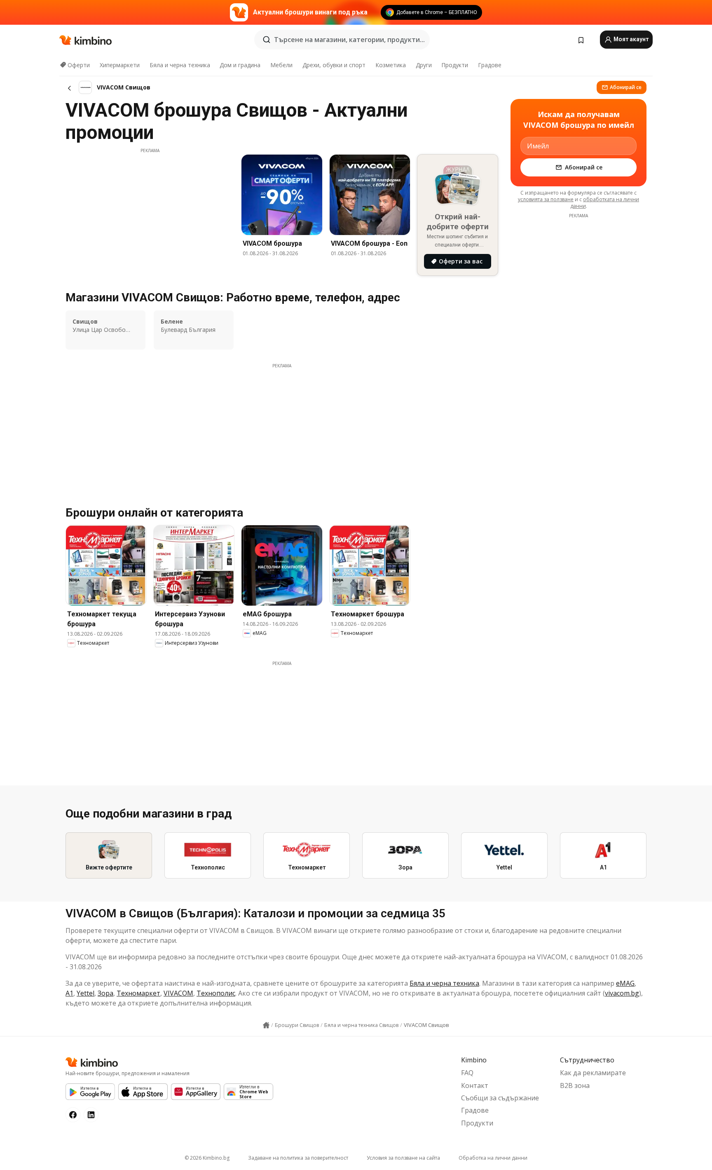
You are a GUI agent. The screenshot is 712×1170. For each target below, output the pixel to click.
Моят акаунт (630, 39)
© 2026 (207, 1157)
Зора (105, 993)
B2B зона (575, 1085)
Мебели (281, 65)
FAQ (467, 1072)
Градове (489, 65)
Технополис (216, 993)
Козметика (390, 65)
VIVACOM (178, 993)
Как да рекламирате (593, 1072)
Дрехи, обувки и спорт (333, 65)
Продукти (454, 65)
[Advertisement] (150, 211)
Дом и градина (240, 65)
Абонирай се (626, 87)
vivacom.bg (622, 993)
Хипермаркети (120, 65)
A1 (69, 993)
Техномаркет (138, 993)
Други (424, 65)
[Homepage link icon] (266, 1025)
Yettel (85, 993)
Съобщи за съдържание (500, 1097)
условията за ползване (546, 199)
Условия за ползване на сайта (403, 1157)
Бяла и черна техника (180, 65)
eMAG (625, 983)
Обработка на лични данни (493, 1157)
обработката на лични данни (604, 202)
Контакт (474, 1085)
